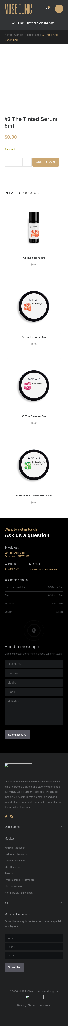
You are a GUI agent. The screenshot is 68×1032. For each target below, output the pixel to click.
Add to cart (46, 162)
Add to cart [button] (33, 219)
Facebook (6, 816)
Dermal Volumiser (15, 860)
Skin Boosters (12, 866)
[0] (47, 8)
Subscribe (14, 967)
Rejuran (9, 873)
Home (8, 34)
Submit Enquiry (17, 734)
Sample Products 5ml (26, 34)
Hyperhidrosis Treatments (19, 879)
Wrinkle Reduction (15, 847)
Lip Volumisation (14, 886)
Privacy (21, 1005)
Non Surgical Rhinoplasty (19, 892)
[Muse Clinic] (19, 9)
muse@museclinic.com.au (43, 569)
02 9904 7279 (12, 569)
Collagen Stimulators (16, 854)
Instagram (11, 816)
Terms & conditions (39, 1005)
